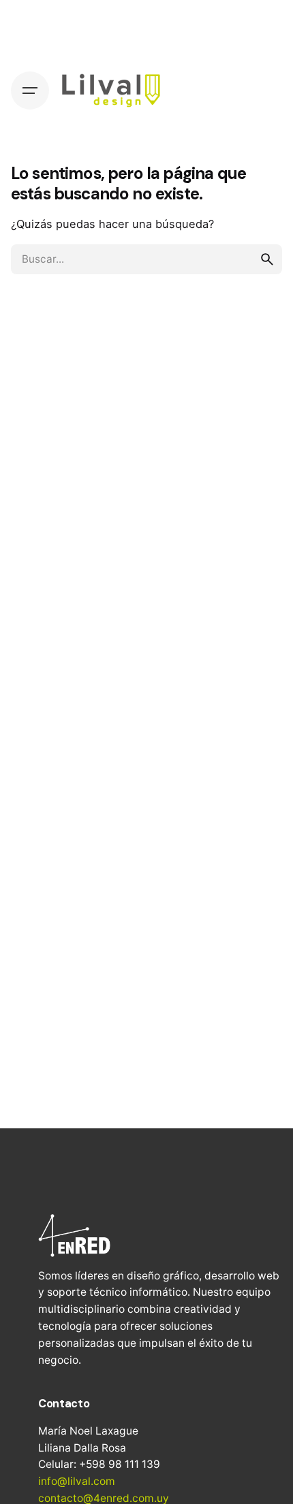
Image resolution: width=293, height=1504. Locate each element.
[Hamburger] (30, 90)
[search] (267, 259)
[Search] (263, 90)
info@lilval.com (76, 1481)
